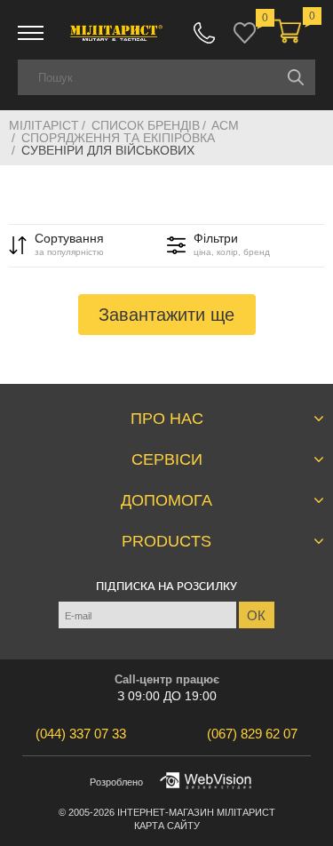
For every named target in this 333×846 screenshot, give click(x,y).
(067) (252, 733)
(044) (81, 733)
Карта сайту (167, 825)
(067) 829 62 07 (204, 32)
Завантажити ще (166, 314)
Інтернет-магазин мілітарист (196, 812)
